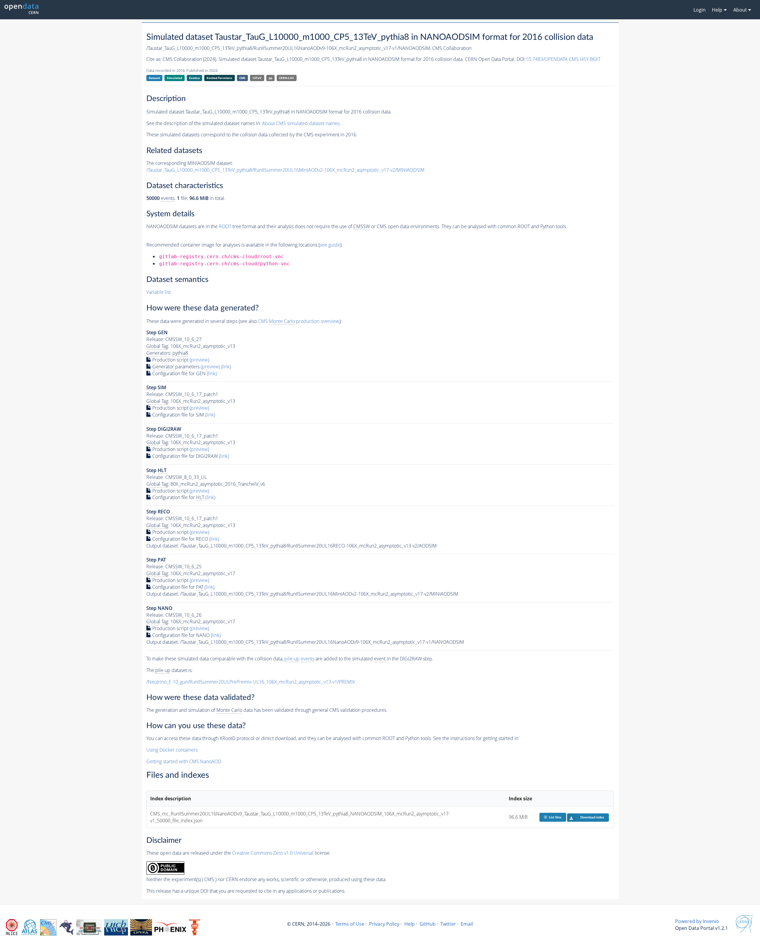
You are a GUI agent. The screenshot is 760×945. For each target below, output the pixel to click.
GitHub (427, 924)
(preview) (199, 359)
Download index (592, 817)
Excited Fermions (219, 78)
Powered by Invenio (697, 921)
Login (700, 10)
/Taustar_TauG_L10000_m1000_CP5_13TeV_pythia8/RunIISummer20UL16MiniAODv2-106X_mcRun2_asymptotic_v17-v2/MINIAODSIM (285, 170)
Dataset (154, 78)
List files (555, 817)
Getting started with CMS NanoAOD (183, 761)
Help (409, 924)
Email (467, 924)
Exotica (194, 78)
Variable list (158, 292)
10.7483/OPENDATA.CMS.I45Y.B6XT (563, 59)
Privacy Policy (384, 924)
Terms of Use (349, 924)
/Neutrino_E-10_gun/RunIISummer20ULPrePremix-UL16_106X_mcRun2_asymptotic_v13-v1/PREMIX (250, 682)
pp (270, 78)
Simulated (174, 78)
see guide (330, 245)
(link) (226, 366)
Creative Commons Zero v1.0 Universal (273, 853)
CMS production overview (298, 321)
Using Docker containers (172, 750)
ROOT (225, 226)
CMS (242, 78)
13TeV (257, 78)
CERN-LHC (286, 78)
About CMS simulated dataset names (301, 123)
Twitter (448, 924)
